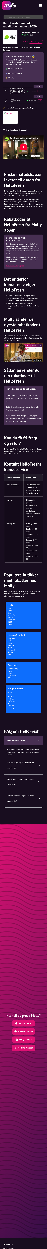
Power (10, 673)
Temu (10, 671)
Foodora (11, 708)
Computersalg (13, 669)
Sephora (11, 645)
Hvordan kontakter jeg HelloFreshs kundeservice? (20, 798)
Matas (10, 643)
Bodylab (11, 699)
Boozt (10, 610)
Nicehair (11, 652)
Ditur (9, 678)
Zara (9, 613)
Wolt (9, 703)
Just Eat (11, 705)
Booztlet (11, 619)
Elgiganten (12, 675)
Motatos (11, 696)
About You (12, 615)
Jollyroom (11, 638)
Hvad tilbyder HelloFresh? (17, 740)
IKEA (9, 654)
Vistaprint (11, 650)
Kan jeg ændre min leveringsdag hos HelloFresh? (20, 782)
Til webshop (35, 42)
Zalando (11, 608)
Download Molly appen (15, 266)
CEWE (10, 641)
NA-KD (10, 617)
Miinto (10, 624)
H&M (10, 622)
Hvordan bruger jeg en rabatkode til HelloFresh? (20, 765)
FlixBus (10, 694)
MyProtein (11, 701)
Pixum (10, 647)
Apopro (10, 692)
